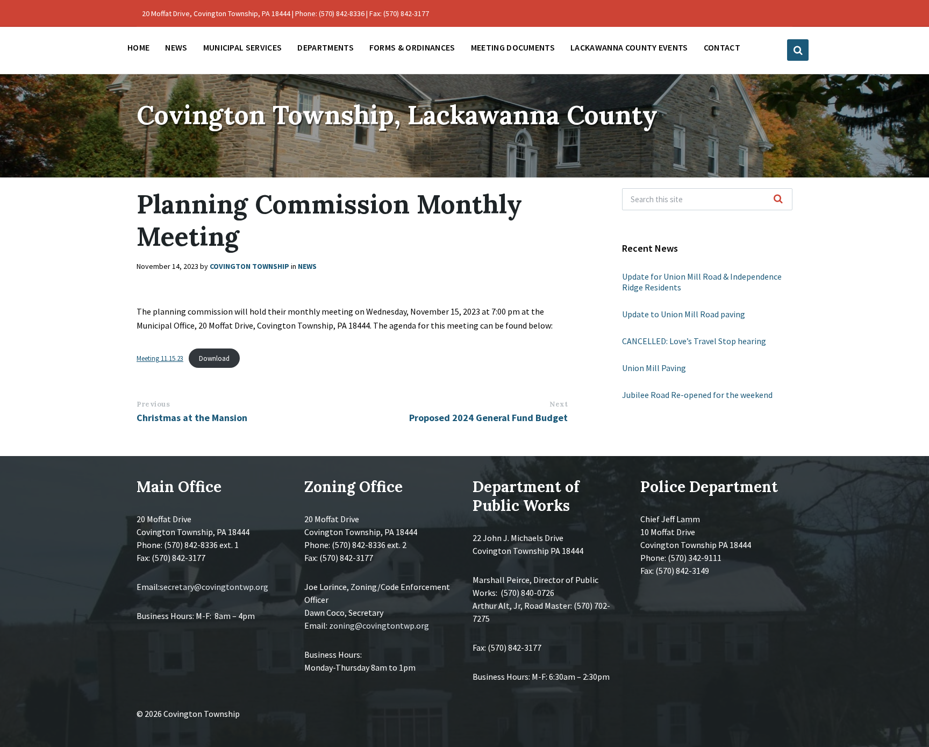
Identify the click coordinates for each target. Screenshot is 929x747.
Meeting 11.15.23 (160, 358)
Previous (153, 404)
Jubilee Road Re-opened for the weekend (697, 394)
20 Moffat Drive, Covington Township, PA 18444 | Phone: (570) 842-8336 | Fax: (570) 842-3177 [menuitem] (285, 13)
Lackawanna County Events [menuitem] (629, 47)
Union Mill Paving (654, 367)
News (307, 266)
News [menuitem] (176, 47)
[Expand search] (798, 50)
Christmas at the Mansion (192, 417)
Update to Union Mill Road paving (683, 314)
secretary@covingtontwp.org (214, 586)
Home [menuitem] (138, 47)
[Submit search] (778, 199)
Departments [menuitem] (325, 47)
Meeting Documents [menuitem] (513, 47)
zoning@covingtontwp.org (379, 625)
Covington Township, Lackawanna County (397, 114)
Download (214, 358)
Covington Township (249, 266)
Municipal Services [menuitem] (242, 47)
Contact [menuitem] (722, 47)
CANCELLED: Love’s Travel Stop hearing (694, 341)
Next (558, 404)
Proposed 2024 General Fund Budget (488, 417)
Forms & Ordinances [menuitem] (412, 47)
